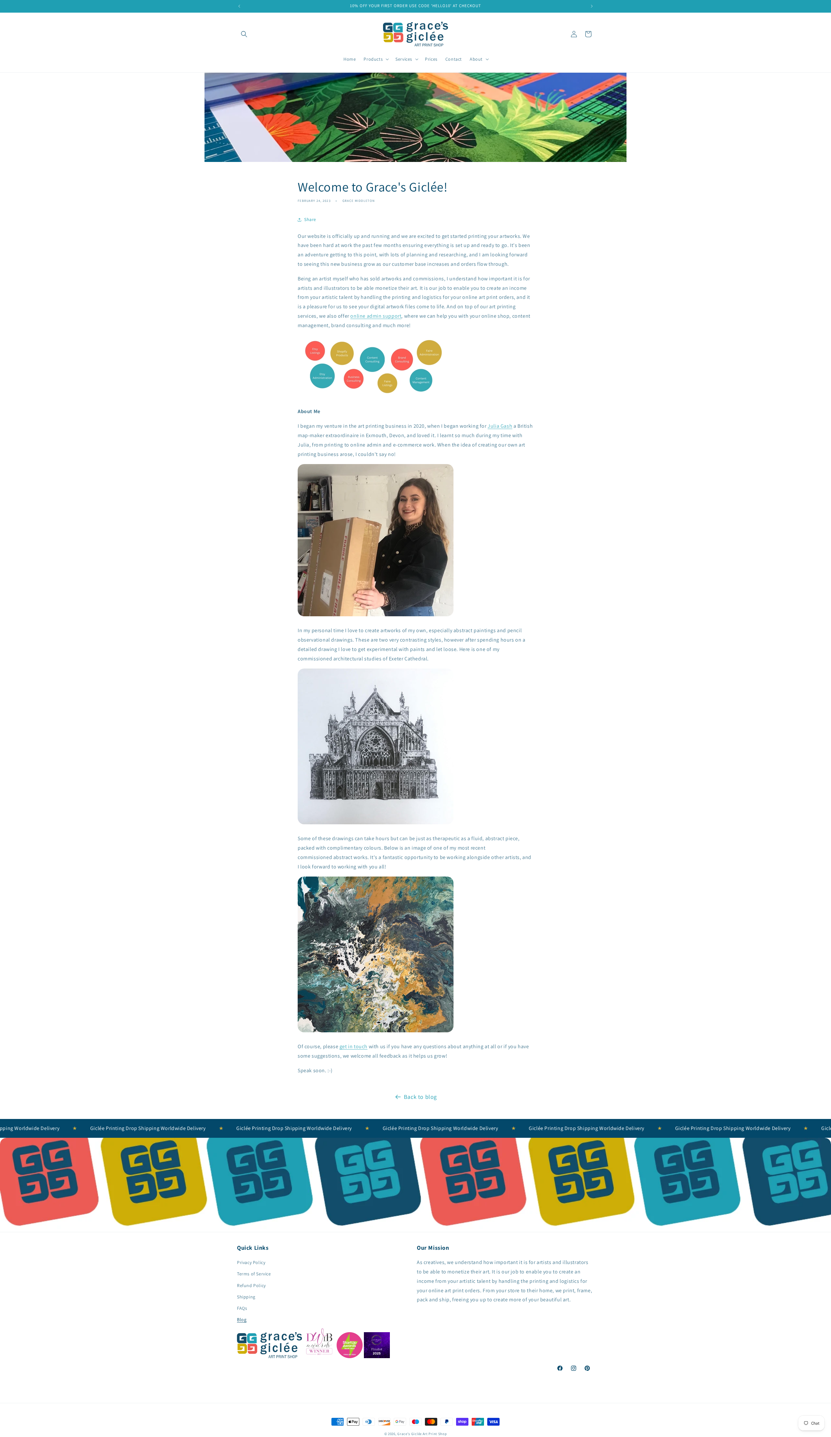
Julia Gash (500, 426)
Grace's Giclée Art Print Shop (422, 1433)
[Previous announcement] (239, 6)
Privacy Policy (251, 1263)
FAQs (242, 1308)
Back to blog (420, 1096)
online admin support (375, 316)
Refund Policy (251, 1285)
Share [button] (310, 219)
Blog (241, 1320)
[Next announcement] (592, 6)
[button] (244, 34)
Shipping (246, 1297)
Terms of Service (254, 1274)
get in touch (353, 1046)
